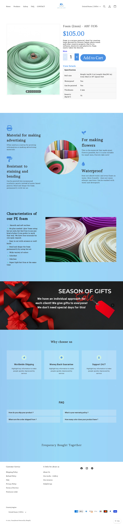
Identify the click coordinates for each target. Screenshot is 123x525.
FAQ (7, 480)
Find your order (12, 492)
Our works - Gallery (50, 476)
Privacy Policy (11, 484)
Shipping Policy (12, 472)
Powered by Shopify (25, 520)
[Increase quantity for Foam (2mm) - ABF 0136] (77, 57)
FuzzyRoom (14, 520)
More (65, 51)
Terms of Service (12, 488)
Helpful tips (47, 484)
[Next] (55, 57)
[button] (104, 6)
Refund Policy (11, 476)
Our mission (48, 480)
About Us (46, 472)
